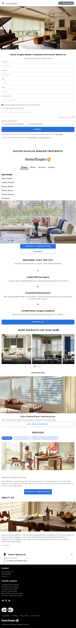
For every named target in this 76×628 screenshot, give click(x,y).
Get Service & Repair (36, 124)
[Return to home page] (12, 3)
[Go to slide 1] (34, 366)
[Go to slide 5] (41, 366)
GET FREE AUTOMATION (38, 424)
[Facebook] (3, 600)
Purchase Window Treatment (14, 124)
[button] (3, 3)
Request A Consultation (38, 246)
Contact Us (38, 322)
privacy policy (59, 134)
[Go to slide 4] (39, 366)
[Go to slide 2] (36, 366)
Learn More (38, 251)
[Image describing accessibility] (7, 609)
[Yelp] (6, 600)
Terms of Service (43, 137)
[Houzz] (9, 600)
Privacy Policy (32, 137)
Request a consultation (38, 492)
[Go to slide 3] (38, 366)
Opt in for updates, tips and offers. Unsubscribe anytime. (22, 105)
